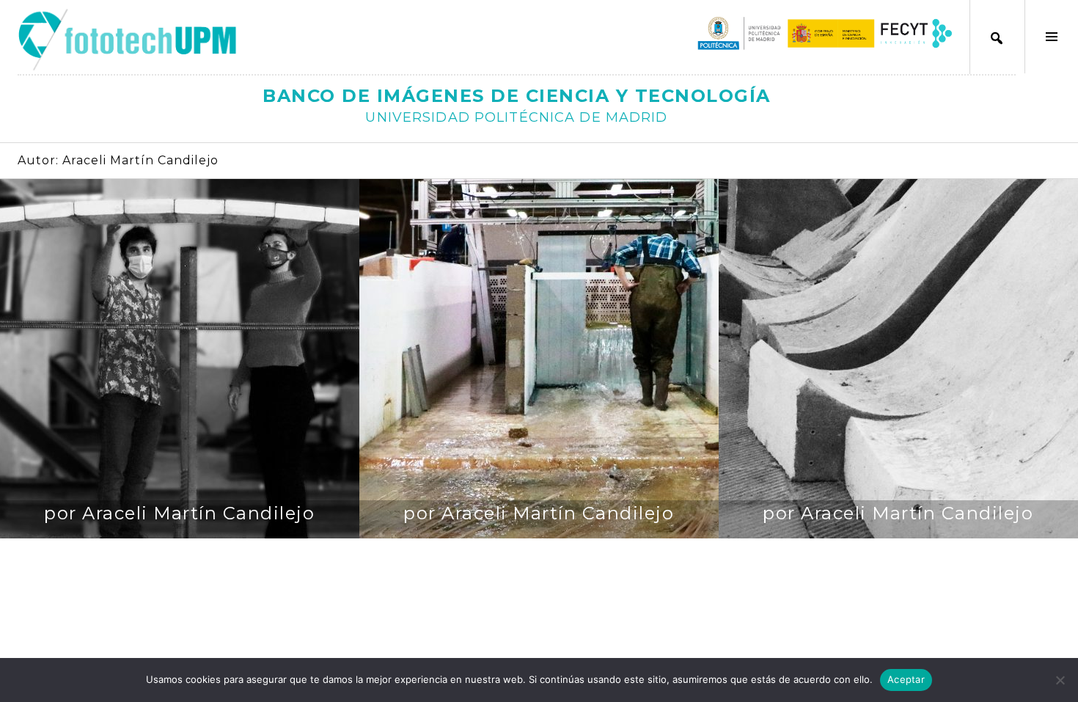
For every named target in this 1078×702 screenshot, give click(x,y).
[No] (1059, 680)
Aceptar (906, 679)
